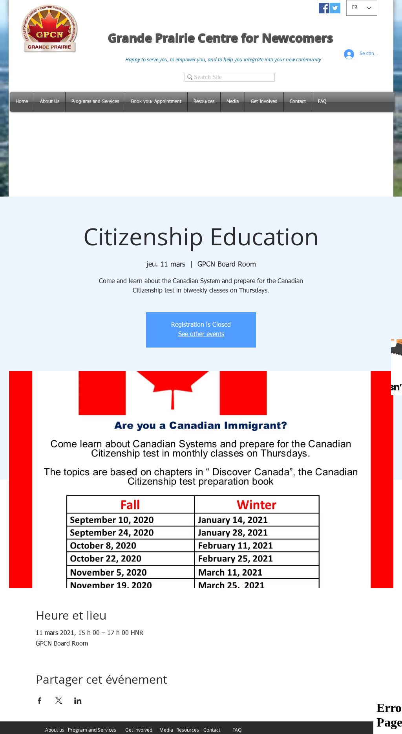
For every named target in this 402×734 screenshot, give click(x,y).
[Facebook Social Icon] (324, 8)
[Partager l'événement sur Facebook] (39, 700)
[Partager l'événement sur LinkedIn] (78, 700)
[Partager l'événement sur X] (58, 700)
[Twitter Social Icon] (335, 8)
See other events (201, 334)
